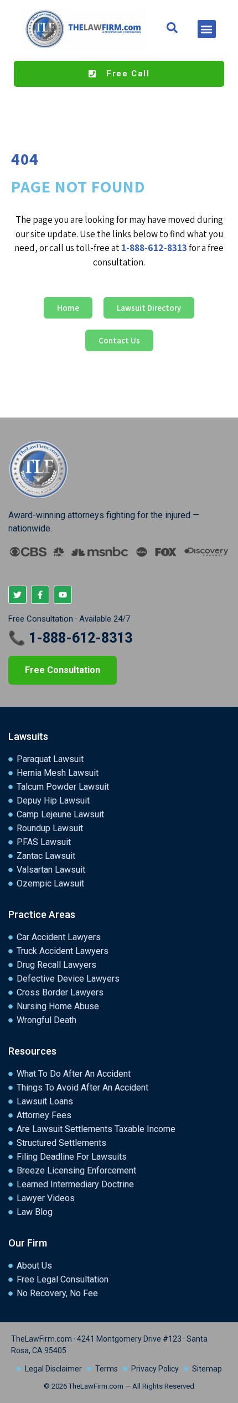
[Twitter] (17, 595)
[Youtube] (63, 595)
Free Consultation (62, 670)
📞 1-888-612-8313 (70, 638)
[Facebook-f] (40, 595)
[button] (207, 29)
